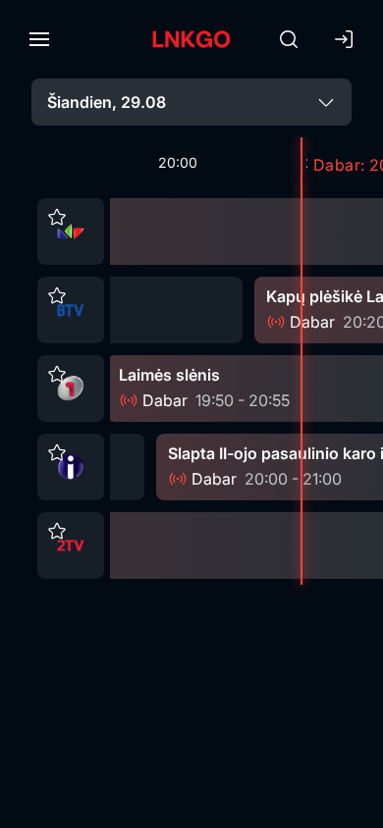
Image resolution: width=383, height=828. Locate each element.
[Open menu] (39, 39)
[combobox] (191, 102)
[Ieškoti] (288, 39)
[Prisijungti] (343, 39)
